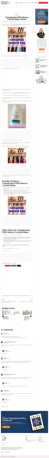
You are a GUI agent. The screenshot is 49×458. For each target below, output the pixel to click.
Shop (27, 437)
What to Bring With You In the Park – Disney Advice (26, 301)
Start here (12, 263)
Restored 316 (13, 456)
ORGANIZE (16, 2)
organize (15, 25)
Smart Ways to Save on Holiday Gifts (17, 313)
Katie (6, 350)
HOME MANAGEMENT (34, 2)
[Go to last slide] (3, 316)
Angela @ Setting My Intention (9, 341)
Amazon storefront (43, 2)
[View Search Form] (47, 6)
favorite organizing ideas (12, 95)
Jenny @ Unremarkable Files (9, 374)
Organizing (39, 438)
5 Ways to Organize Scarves (6, 250)
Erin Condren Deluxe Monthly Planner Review (6, 317)
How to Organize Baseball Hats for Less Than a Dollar (10, 248)
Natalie (5, 358)
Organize (16, 15)
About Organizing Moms (5, 442)
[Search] (46, 27)
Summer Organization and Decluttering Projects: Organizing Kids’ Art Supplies (8, 301)
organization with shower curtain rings (16, 295)
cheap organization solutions (6, 295)
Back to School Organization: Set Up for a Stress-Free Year (43, 72)
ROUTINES (28, 2)
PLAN (25, 2)
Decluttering (40, 437)
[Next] (30, 316)
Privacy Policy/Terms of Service (31, 440)
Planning (39, 440)
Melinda (5, 333)
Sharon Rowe (6, 390)
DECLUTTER (21, 2)
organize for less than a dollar (26, 295)
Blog (26, 438)
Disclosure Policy (28, 441)
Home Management (41, 441)
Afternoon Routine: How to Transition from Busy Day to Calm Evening (43, 66)
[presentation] (6, 312)
